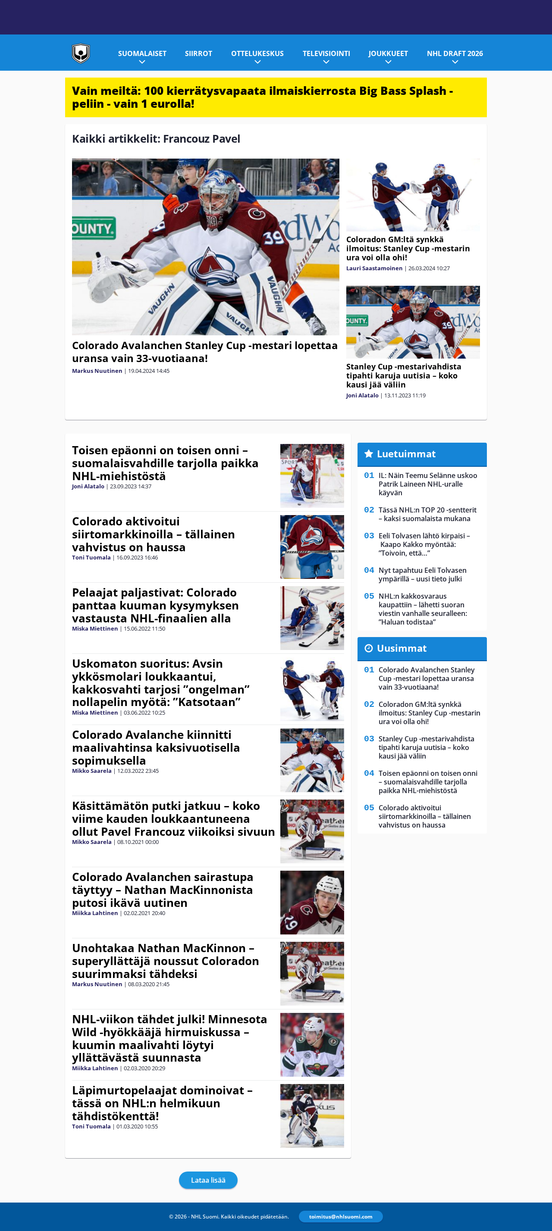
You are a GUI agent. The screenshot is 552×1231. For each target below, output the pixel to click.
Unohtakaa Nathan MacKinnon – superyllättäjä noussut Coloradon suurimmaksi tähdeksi (165, 960)
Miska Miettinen (95, 628)
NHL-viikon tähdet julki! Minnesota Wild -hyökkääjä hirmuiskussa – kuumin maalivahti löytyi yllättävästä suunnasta (169, 1038)
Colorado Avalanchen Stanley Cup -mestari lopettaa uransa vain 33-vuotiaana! (205, 351)
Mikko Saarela (92, 771)
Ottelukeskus (257, 53)
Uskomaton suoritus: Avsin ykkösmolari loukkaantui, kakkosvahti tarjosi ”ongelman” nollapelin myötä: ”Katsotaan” (161, 683)
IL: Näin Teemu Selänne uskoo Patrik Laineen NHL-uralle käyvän (428, 484)
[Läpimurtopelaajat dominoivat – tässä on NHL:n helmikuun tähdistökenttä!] (312, 1116)
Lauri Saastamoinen (374, 268)
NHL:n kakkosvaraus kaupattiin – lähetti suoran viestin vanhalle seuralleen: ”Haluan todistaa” (423, 609)
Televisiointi (326, 53)
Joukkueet (388, 53)
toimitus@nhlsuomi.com (341, 1216)
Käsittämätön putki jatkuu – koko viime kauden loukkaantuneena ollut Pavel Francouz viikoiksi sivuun (173, 818)
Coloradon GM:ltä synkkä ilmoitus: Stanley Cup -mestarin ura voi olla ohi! (408, 248)
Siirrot (198, 53)
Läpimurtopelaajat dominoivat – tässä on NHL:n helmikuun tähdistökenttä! (162, 1103)
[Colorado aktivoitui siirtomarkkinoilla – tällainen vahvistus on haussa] (312, 547)
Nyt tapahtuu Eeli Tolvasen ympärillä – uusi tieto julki (423, 575)
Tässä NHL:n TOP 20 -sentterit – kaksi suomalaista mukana (428, 514)
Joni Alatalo (362, 395)
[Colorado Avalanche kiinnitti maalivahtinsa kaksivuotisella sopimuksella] (312, 760)
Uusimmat (402, 647)
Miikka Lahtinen (95, 913)
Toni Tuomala (91, 557)
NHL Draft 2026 (455, 53)
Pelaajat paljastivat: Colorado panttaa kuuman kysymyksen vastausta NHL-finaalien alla (155, 605)
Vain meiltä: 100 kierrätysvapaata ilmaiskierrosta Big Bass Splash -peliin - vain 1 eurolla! (262, 97)
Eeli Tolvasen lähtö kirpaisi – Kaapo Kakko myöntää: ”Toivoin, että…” (424, 544)
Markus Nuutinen (97, 371)
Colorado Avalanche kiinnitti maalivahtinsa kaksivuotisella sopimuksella (156, 747)
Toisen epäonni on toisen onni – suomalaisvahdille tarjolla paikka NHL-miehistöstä (165, 463)
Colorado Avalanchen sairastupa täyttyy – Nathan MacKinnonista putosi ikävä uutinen (163, 889)
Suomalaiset (142, 53)
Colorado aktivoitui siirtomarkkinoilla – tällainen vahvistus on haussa (153, 534)
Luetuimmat (406, 453)
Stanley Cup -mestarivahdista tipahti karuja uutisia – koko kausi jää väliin (403, 375)
